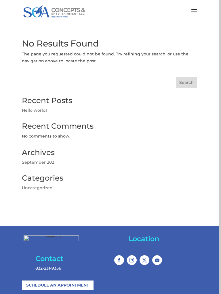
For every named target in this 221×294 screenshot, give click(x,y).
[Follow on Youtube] (157, 260)
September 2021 (39, 162)
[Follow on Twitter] (144, 260)
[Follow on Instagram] (132, 260)
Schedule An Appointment (57, 285)
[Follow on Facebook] (119, 260)
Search (186, 82)
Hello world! (34, 110)
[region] (110, 147)
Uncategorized (37, 187)
